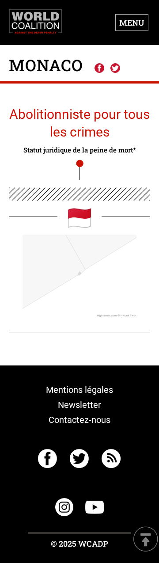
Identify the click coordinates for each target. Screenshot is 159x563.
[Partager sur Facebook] (99, 68)
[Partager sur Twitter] (115, 68)
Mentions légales (79, 389)
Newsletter (79, 404)
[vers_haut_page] (145, 539)
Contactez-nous (79, 420)
